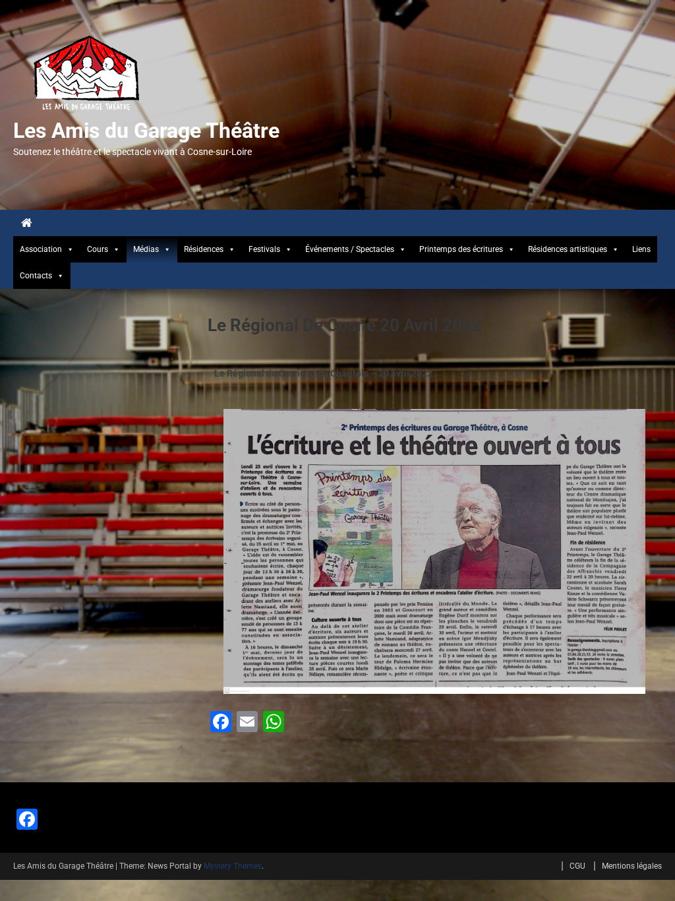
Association (41, 249)
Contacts (36, 275)
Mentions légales (632, 866)
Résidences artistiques (567, 249)
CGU (577, 866)
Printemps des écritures (461, 249)
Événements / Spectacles (349, 249)
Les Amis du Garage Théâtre (146, 130)
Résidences (203, 249)
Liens (641, 249)
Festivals (264, 249)
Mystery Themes (233, 866)
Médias (146, 249)
